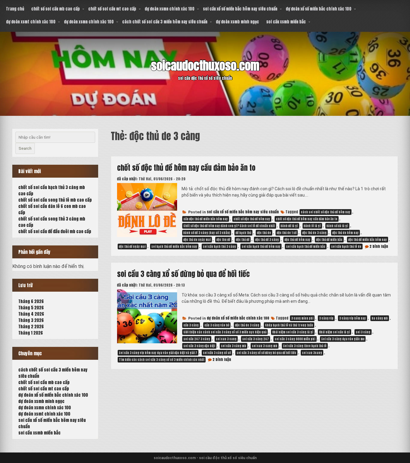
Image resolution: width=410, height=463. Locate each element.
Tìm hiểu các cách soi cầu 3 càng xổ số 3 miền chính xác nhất (161, 359)
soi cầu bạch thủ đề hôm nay (261, 246)
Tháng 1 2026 (30, 333)
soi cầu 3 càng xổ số (217, 352)
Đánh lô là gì (312, 226)
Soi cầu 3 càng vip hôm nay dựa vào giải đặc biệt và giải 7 (158, 352)
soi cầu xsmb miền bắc (286, 22)
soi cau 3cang (312, 352)
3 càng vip (326, 318)
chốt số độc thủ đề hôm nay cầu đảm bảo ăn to (186, 167)
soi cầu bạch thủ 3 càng (219, 246)
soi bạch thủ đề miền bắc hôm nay (174, 246)
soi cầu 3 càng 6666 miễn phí (295, 339)
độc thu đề (223, 239)
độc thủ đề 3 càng (267, 239)
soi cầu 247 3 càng (196, 339)
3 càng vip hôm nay (352, 318)
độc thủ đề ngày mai (132, 246)
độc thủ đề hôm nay (297, 239)
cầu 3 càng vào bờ (216, 325)
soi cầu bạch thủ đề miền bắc (305, 246)
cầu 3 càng (191, 325)
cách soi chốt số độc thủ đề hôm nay (325, 212)
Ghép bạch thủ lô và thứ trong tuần (289, 325)
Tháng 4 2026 (31, 314)
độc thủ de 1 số (287, 232)
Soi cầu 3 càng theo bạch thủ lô (305, 346)
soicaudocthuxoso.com (205, 65)
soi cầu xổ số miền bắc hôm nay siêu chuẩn (240, 9)
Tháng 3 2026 (31, 320)
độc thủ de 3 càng (314, 232)
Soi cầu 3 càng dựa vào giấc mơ (342, 339)
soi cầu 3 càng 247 (255, 339)
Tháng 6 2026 (31, 301)
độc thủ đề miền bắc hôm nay (367, 239)
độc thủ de (264, 232)
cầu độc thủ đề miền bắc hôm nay (205, 219)
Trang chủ (15, 9)
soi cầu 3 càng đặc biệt (199, 346)
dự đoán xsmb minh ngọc (237, 22)
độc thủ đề (242, 239)
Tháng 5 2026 (31, 308)
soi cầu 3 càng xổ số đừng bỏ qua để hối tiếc (183, 274)
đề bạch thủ (243, 232)
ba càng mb (380, 318)
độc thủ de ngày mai (197, 239)
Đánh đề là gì (289, 226)
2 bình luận (378, 246)
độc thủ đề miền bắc (329, 239)
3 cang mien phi (302, 318)
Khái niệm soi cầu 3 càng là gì (292, 332)
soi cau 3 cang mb (264, 346)
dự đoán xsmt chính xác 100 (31, 22)
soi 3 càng (363, 332)
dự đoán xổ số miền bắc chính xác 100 (318, 9)
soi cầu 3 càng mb (233, 346)
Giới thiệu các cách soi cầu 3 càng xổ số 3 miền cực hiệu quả (225, 332)
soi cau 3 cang (226, 339)
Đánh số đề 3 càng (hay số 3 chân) (206, 232)
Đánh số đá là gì (337, 226)
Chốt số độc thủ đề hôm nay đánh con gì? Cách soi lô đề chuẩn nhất (229, 226)
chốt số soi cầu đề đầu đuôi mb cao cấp (54, 231)
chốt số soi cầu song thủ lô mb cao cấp (55, 200)
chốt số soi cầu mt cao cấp (112, 9)
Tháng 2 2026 (31, 326)
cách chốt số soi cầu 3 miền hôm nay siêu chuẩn (164, 22)
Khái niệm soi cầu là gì (334, 332)
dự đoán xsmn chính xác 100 (169, 9)
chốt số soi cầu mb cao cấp (55, 9)
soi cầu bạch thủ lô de (346, 246)
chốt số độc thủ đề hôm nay (252, 219)
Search (25, 148)
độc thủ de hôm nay (345, 232)
